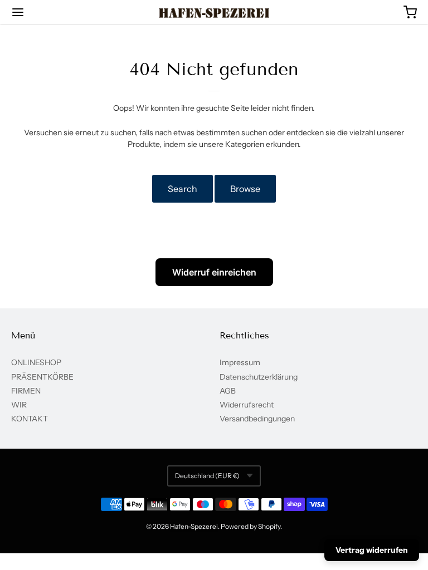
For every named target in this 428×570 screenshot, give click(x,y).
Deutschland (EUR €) (207, 475)
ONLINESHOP (36, 362)
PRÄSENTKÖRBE (42, 377)
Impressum (240, 362)
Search (182, 188)
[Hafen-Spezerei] (214, 13)
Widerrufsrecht (247, 405)
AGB (228, 391)
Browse (245, 188)
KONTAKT (29, 419)
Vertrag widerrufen (371, 550)
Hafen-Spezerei (194, 526)
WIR (19, 405)
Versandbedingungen (257, 419)
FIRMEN (26, 391)
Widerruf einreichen (214, 272)
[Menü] (52, 12)
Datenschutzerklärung (259, 377)
